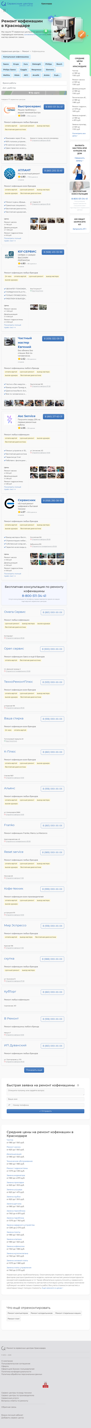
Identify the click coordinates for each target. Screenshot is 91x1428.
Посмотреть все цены (79, 134)
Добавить (12, 1418)
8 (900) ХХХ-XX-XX (52, 649)
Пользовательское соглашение (15, 1364)
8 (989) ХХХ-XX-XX (52, 852)
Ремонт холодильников (41, 1313)
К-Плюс (10, 751)
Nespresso (36, 70)
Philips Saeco (9, 70)
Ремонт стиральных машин (68, 1313)
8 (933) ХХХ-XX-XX (52, 682)
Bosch (59, 64)
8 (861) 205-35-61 (53, 170)
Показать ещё (34, 1070)
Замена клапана (14, 1239)
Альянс (9, 788)
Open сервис (14, 648)
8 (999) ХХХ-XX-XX (52, 889)
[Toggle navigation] (4, 10)
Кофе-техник (13, 888)
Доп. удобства (9, 88)
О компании (7, 1361)
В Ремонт (11, 1018)
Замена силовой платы (17, 1260)
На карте (34, 93)
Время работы (9, 83)
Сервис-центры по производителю (17, 1395)
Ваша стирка (13, 718)
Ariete (46, 75)
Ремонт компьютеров (18, 1313)
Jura (26, 64)
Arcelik (36, 75)
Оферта (5, 1366)
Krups (16, 64)
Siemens (50, 70)
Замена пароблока (15, 1218)
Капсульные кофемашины (16, 57)
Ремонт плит (14, 1319)
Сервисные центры (10, 51)
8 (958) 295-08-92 (52, 500)
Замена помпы (13, 1232)
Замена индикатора (16, 1175)
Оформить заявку (80, 159)
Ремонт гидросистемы (17, 1168)
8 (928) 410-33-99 (53, 252)
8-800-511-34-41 (54, 107)
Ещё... (57, 75)
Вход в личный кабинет (12, 1415)
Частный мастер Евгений (25, 342)
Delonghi (36, 64)
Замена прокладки (15, 1182)
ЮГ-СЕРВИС (27, 251)
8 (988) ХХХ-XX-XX (52, 959)
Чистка (10, 1140)
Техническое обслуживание (20, 1161)
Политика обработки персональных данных (21, 1374)
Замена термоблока (16, 1211)
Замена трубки (14, 1197)
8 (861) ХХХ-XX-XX (52, 612)
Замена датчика (14, 1204)
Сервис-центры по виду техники (16, 1393)
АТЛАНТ (24, 170)
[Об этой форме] (78, 1085)
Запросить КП (79, 229)
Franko (9, 825)
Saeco (6, 64)
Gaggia (23, 70)
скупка (9, 958)
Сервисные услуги (10, 1398)
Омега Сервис (15, 612)
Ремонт (25, 51)
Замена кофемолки (16, 1246)
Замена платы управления (19, 1268)
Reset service (13, 852)
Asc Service (27, 416)
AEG (26, 75)
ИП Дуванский (15, 1045)
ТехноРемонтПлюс (18, 681)
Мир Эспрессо (15, 925)
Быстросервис (29, 106)
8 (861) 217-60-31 (53, 416)
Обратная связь (8, 1407)
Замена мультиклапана (17, 1253)
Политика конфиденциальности (16, 1372)
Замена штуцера (14, 1190)
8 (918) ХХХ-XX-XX (52, 719)
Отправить (46, 1111)
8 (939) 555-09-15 (53, 338)
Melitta (6, 75)
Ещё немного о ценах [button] (52, 1288)
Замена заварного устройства (21, 1225)
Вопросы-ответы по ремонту (14, 1401)
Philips (48, 64)
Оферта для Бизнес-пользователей (17, 1369)
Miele (16, 75)
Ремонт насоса (13, 1147)
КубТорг (10, 991)
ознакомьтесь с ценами (35, 34)
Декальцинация (14, 1154)
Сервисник (27, 500)
